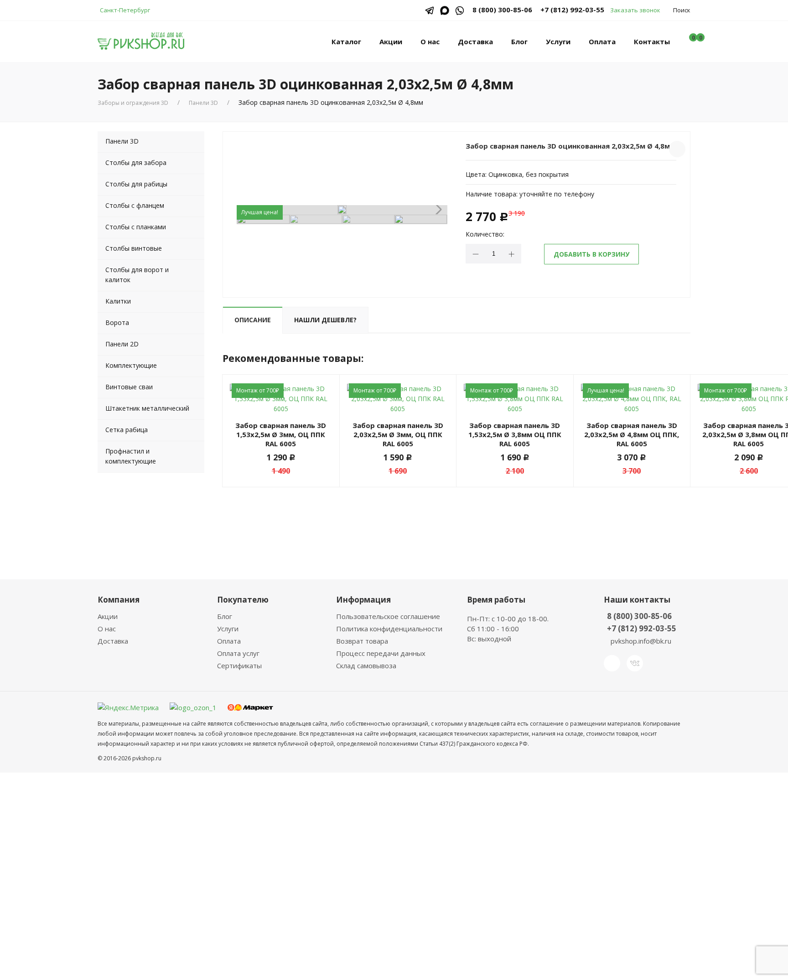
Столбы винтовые (133, 248)
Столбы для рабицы (136, 184)
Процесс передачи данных (380, 653)
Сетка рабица (126, 429)
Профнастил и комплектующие (130, 456)
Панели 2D (122, 344)
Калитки (118, 301)
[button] (436, 210)
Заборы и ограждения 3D (133, 103)
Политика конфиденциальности (389, 628)
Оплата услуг (238, 653)
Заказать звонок (635, 10)
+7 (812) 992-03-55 (572, 9)
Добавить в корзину (591, 254)
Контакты (652, 41)
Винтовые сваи (129, 386)
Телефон (317, 822)
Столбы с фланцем (134, 205)
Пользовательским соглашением (394, 881)
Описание (252, 319)
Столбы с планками (135, 226)
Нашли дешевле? (325, 319)
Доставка (475, 41)
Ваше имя (319, 787)
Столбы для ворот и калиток (137, 274)
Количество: (485, 234)
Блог (519, 41)
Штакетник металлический (147, 408)
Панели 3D (203, 103)
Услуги (558, 41)
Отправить (334, 911)
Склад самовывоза (366, 665)
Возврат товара (362, 640)
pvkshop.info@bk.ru (641, 640)
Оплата (602, 41)
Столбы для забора (135, 162)
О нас (430, 41)
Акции (390, 41)
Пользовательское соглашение (388, 616)
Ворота (117, 322)
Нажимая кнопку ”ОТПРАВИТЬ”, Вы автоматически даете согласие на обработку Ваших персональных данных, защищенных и (393, 876)
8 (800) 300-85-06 (639, 616)
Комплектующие (131, 365)
